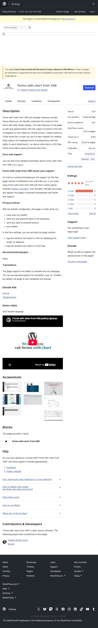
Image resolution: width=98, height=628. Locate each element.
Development (54, 101)
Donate (79, 571)
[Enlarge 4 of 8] (38, 385)
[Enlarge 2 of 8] (18, 397)
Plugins (29, 571)
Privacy (6, 576)
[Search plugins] (29, 27)
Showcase (31, 562)
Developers (55, 571)
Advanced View (75, 166)
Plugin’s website (13, 471)
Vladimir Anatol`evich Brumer (34, 90)
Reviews (22, 101)
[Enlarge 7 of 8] (59, 401)
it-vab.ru (19, 164)
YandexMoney (9, 297)
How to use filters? (11, 505)
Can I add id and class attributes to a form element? (27, 479)
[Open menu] (94, 4)
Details (8, 101)
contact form (89, 154)
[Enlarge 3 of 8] (18, 410)
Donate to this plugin (77, 261)
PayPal (6, 293)
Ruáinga (12, 609)
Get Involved (80, 562)
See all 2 (91, 148)
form (92, 159)
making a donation (20, 189)
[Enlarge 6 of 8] (59, 385)
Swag (78, 576)
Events (77, 566)
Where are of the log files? (15, 513)
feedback (85, 159)
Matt (6, 588)
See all (92, 213)
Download (89, 88)
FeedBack (11, 467)
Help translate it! (68, 19)
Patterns (30, 576)
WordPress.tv (57, 576)
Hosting (6, 571)
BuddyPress (9, 597)
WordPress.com (11, 584)
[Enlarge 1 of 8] (18, 385)
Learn (53, 562)
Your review (73, 213)
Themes (30, 566)
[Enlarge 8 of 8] (59, 413)
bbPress (8, 593)
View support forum (77, 237)
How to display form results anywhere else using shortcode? (18, 488)
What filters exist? (11, 497)
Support (91, 101)
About (5, 562)
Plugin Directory (9, 11)
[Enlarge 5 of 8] (38, 398)
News (5, 566)
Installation (37, 101)
